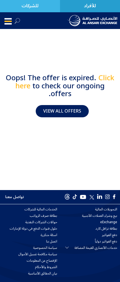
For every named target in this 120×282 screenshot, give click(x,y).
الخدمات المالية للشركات (41, 209)
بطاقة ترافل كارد (106, 228)
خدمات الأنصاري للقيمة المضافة (96, 248)
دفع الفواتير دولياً (106, 241)
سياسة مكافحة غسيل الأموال (37, 254)
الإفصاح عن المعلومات (42, 260)
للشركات (30, 6)
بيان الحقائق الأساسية (42, 273)
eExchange (108, 222)
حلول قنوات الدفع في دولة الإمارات (33, 228)
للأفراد (90, 6)
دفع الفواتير (109, 235)
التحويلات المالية (106, 209)
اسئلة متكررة (49, 235)
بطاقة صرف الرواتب (43, 215)
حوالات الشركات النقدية (41, 222)
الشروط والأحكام (46, 267)
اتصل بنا (51, 241)
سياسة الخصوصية (45, 248)
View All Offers (62, 111)
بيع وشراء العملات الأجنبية (99, 215)
